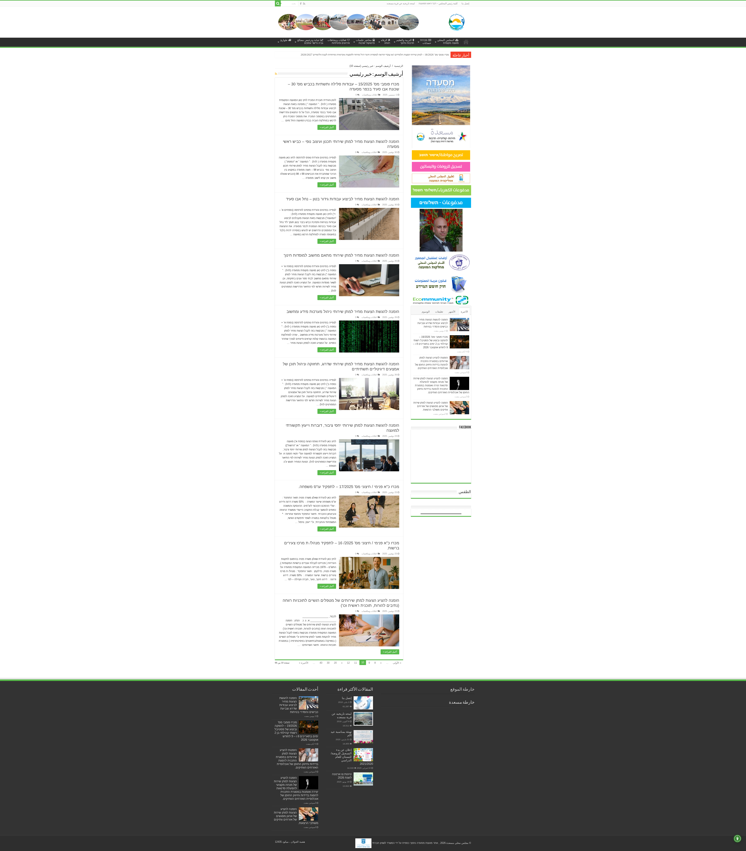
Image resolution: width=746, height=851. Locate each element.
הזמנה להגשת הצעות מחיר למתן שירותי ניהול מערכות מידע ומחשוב (343, 311)
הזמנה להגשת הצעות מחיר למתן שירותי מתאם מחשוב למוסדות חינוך (341, 255)
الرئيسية (398, 65)
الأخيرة (464, 311)
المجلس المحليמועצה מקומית (448, 41)
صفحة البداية (466, 42)
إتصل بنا (465, 3)
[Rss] (304, 3)
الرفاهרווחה (385, 41)
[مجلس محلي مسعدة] (456, 21)
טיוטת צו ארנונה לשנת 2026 (342, 775)
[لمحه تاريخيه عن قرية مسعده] (363, 718)
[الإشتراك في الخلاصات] (276, 73)
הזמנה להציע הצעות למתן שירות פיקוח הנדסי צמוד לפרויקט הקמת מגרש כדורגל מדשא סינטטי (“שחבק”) (399, 54)
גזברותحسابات (425, 41)
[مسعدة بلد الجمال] (348, 21)
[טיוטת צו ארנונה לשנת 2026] (363, 779)
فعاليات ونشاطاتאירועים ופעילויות (339, 41)
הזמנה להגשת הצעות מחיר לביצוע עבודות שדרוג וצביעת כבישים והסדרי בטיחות (432, 323)
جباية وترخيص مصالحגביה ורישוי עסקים (310, 41)
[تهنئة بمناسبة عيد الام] (363, 736)
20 (335, 662)
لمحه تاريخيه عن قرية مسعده (401, 3)
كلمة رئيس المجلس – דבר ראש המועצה (438, 3)
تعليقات (439, 311)
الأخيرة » (303, 662)
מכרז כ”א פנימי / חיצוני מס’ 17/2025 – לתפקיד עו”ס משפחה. (348, 487)
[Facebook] (301, 3)
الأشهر (452, 311)
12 (348, 662)
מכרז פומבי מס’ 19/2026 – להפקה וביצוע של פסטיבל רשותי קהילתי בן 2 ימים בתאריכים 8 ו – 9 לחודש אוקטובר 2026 (296, 731)
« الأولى (397, 662)
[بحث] (278, 3)
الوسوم (426, 311)
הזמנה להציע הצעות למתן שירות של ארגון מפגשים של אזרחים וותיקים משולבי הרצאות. (430, 406)
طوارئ (283, 40)
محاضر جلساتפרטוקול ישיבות (365, 41)
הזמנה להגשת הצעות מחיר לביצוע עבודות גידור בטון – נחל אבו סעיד (342, 199)
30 (328, 662)
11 (355, 662)
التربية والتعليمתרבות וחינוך (405, 41)
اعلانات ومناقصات (370, 95)
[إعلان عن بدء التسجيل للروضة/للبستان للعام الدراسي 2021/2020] (363, 754)
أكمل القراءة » (327, 127)
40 (321, 662)
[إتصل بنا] (363, 702)
